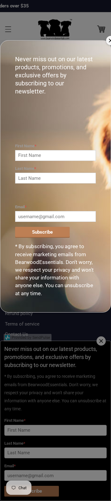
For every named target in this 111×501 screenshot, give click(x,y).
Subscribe (42, 232)
